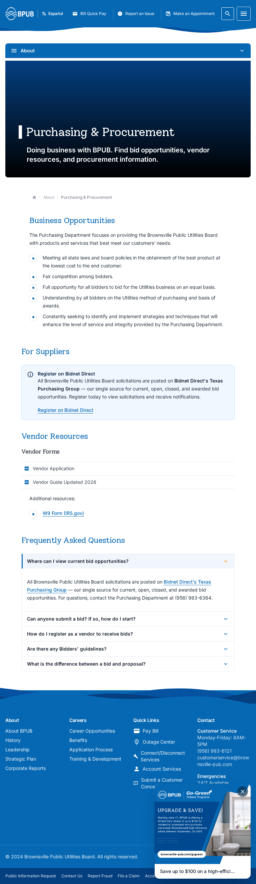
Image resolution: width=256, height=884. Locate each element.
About (48, 197)
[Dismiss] (242, 791)
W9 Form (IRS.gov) (63, 513)
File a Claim (129, 875)
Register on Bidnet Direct (65, 410)
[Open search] (227, 13)
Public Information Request (30, 875)
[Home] (34, 197)
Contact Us (71, 875)
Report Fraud (100, 875)
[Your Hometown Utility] (19, 13)
